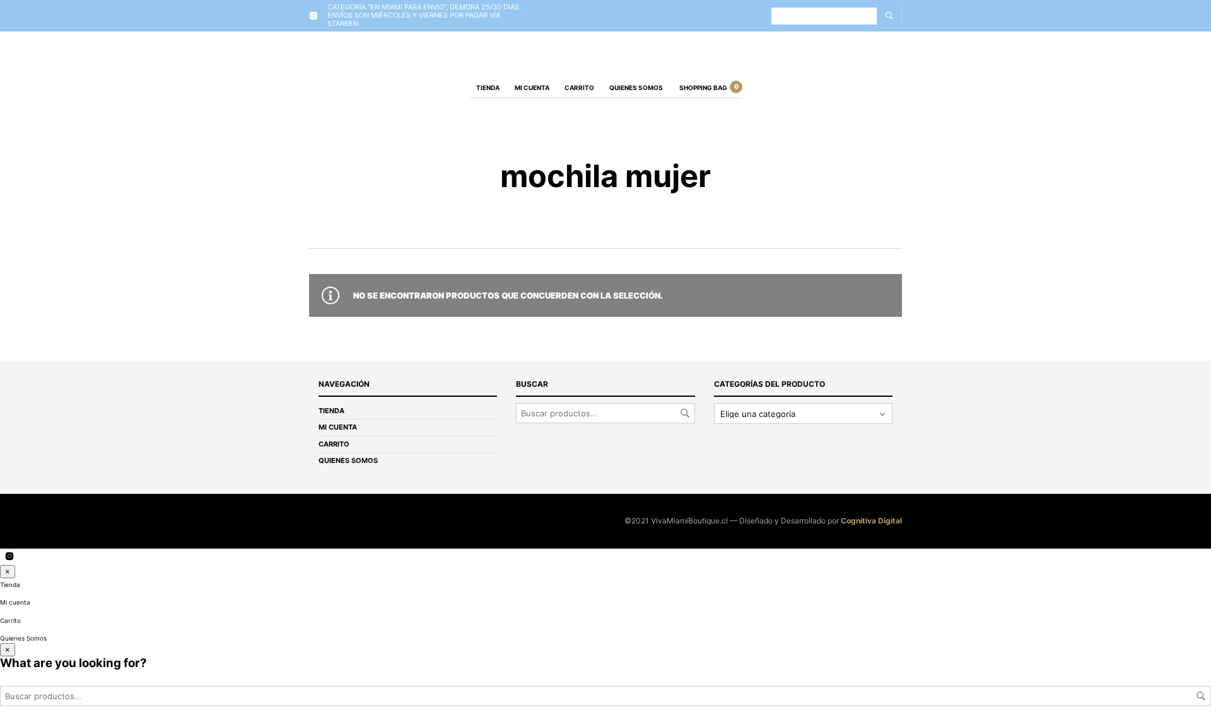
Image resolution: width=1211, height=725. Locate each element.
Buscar (685, 413)
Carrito (579, 87)
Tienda (488, 87)
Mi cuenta (532, 87)
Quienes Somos (636, 87)
